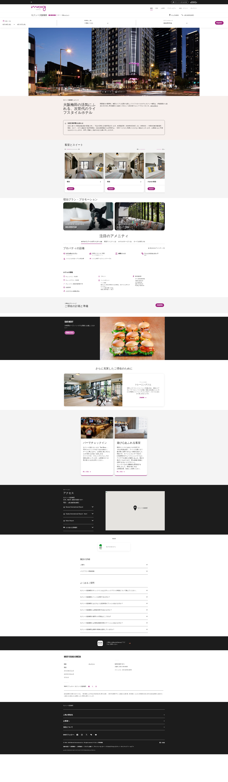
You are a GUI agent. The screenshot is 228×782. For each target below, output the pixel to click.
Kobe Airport (70, 521)
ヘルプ (131, 746)
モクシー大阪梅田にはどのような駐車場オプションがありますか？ (101, 603)
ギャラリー (194, 8)
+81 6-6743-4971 (189, 15)
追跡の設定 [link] (66, 746)
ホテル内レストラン (71, 253)
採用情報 (73, 746)
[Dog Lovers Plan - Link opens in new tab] (88, 216)
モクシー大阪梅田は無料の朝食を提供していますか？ (97, 629)
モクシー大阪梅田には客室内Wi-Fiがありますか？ (96, 610)
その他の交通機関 (71, 527)
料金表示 (70, 188)
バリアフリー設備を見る (72, 291)
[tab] (91, 241)
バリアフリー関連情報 (87, 571)
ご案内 (82, 565)
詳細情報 (160, 305)
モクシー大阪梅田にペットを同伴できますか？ (95, 597)
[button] (179, 2)
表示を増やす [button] (154, 106)
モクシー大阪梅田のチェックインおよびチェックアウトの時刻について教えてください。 (108, 590)
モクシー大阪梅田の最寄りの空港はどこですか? (95, 616)
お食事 (163, 8)
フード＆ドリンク (69, 670)
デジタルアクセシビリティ (112, 746)
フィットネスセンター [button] (150, 253)
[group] (114, 338)
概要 (151, 8)
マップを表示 (175, 15)
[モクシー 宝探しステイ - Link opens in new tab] (140, 216)
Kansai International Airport (74, 507)
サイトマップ (124, 746)
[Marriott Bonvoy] (192, 2)
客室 (157, 8)
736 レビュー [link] (65, 15)
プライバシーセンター (99, 746)
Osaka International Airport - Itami (76, 514)
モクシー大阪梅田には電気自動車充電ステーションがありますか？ (101, 623)
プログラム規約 (88, 746)
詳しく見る (86, 471)
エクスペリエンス (69, 674)
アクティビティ (171, 8)
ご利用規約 (79, 746)
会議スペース (122, 253)
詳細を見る (69, 332)
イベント (66, 677)
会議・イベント (183, 8)
